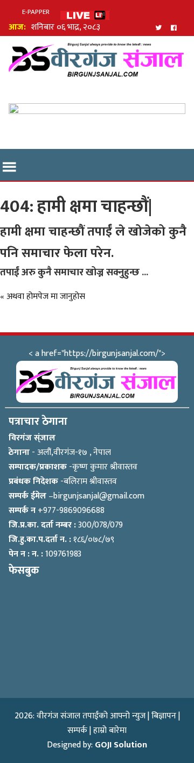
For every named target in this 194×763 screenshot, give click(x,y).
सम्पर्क (77, 730)
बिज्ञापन (163, 716)
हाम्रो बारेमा (110, 730)
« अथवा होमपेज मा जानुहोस (42, 296)
